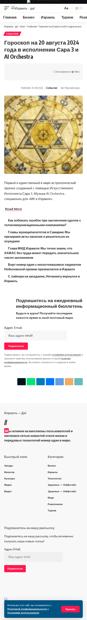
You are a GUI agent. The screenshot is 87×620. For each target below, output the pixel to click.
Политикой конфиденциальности (27, 609)
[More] (20, 75)
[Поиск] (59, 8)
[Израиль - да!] (23, 8)
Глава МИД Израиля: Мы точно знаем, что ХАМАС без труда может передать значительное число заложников (41, 252)
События (12, 33)
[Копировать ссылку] (14, 75)
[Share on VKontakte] (27, 68)
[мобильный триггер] (7, 8)
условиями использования (66, 354)
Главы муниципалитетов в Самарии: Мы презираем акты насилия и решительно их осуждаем (37, 236)
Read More (13, 209)
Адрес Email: (13, 328)
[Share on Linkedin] (40, 381)
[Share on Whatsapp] (20, 68)
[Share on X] (14, 68)
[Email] (40, 68)
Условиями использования (23, 612)
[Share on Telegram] (33, 68)
